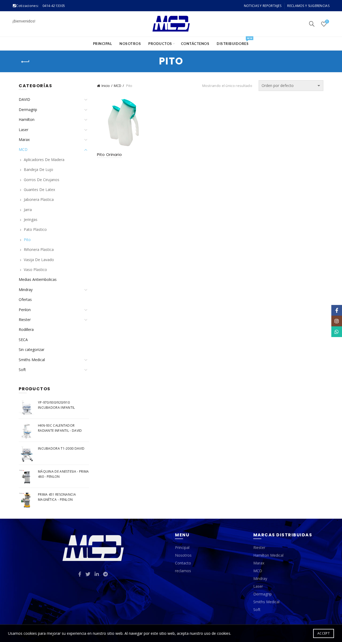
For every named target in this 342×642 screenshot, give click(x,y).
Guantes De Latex (39, 189)
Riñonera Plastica (39, 249)
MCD (117, 85)
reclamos (183, 570)
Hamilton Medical (268, 555)
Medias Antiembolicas (38, 279)
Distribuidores (234, 41)
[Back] (25, 61)
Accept (323, 633)
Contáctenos (195, 43)
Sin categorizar (31, 349)
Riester (25, 319)
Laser (23, 129)
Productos (160, 43)
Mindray (26, 289)
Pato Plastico (35, 229)
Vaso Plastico (35, 269)
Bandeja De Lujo (38, 169)
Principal (102, 43)
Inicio (106, 85)
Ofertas (25, 299)
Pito (27, 239)
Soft (22, 369)
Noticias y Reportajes (262, 5)
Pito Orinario (109, 154)
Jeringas (30, 219)
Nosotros (130, 43)
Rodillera (26, 329)
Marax (24, 139)
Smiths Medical (32, 359)
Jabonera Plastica (39, 199)
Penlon (25, 309)
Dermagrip (28, 109)
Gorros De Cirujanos (41, 179)
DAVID (24, 99)
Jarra (28, 209)
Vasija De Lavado (39, 259)
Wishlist (327, 21)
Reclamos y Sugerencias (308, 5)
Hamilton (26, 119)
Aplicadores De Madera (44, 159)
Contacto (183, 562)
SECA (23, 339)
